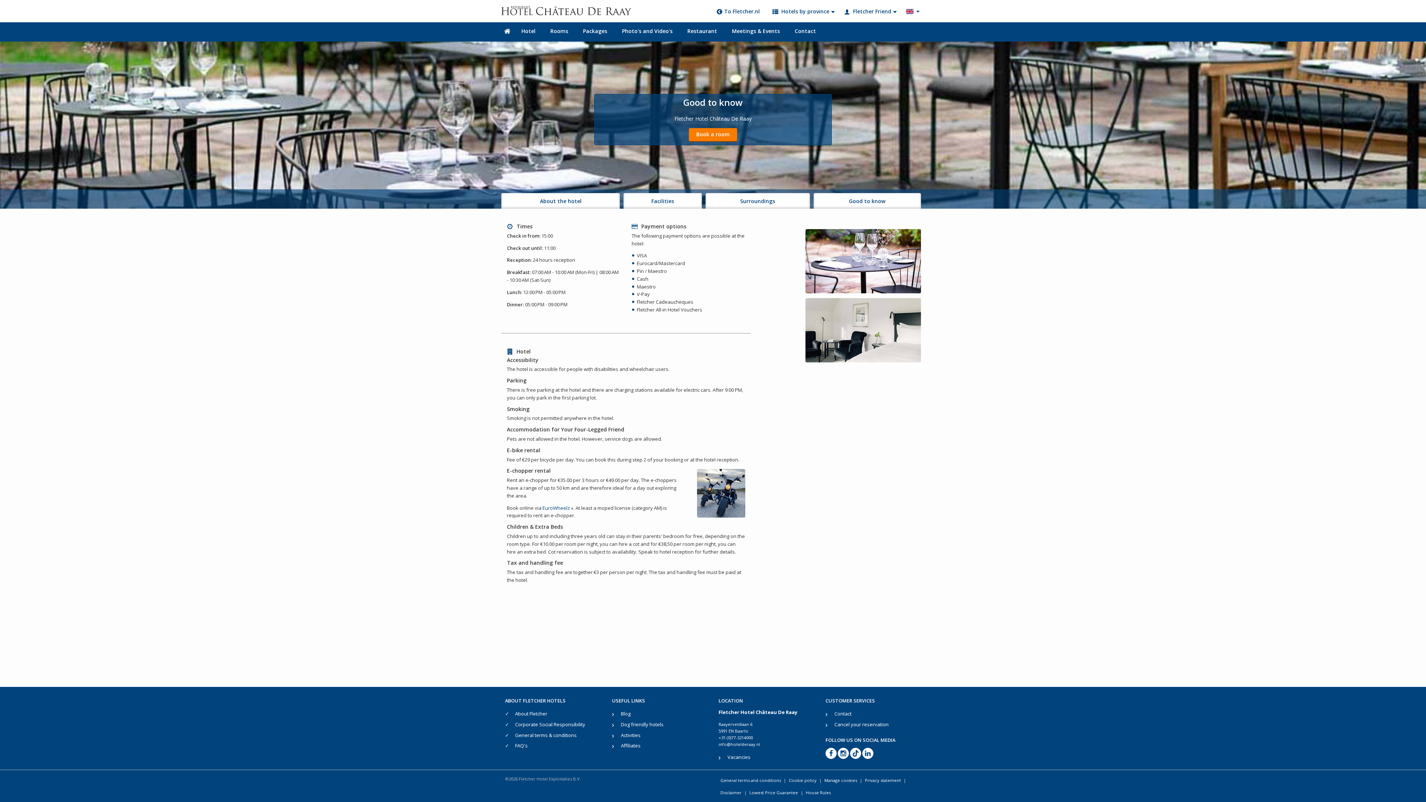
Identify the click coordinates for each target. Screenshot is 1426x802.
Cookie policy (803, 780)
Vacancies (739, 757)
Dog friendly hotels (642, 724)
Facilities (662, 201)
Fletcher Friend (872, 11)
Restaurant (702, 31)
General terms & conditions (546, 735)
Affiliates (631, 745)
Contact (805, 31)
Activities (631, 735)
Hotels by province (805, 11)
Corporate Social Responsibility (550, 724)
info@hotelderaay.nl (739, 744)
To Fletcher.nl (742, 11)
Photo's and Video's (647, 31)
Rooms (559, 31)
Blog (626, 713)
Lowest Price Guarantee (773, 792)
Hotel (528, 31)
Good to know (867, 201)
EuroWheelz (556, 508)
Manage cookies (840, 780)
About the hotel (561, 201)
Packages (595, 31)
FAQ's (521, 745)
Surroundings (757, 201)
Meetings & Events (756, 31)
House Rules (818, 792)
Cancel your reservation (861, 724)
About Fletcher (531, 713)
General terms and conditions (750, 780)
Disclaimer (731, 792)
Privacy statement (883, 780)
